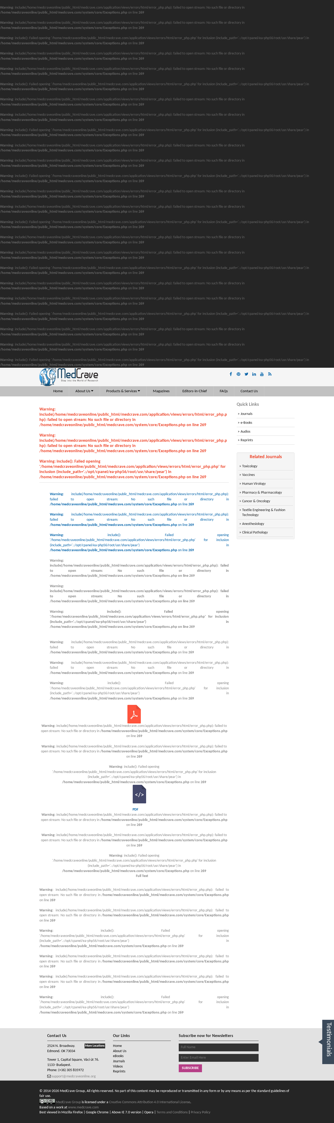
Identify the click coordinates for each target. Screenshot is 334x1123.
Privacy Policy (200, 1112)
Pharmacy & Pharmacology (262, 493)
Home (58, 391)
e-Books (246, 423)
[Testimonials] (328, 1070)
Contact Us (249, 391)
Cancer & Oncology (256, 501)
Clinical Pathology (255, 533)
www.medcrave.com (83, 1107)
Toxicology (249, 466)
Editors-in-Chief (194, 391)
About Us (83, 391)
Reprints (247, 440)
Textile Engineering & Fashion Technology (263, 512)
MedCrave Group (69, 1102)
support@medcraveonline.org (73, 1076)
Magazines (161, 391)
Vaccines (248, 475)
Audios (245, 432)
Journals (246, 414)
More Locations (95, 1045)
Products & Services (122, 391)
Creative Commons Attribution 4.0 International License (149, 1102)
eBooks (118, 1056)
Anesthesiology (253, 524)
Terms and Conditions (172, 1112)
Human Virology (254, 484)
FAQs (224, 391)
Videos (118, 1067)
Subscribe (190, 1068)
